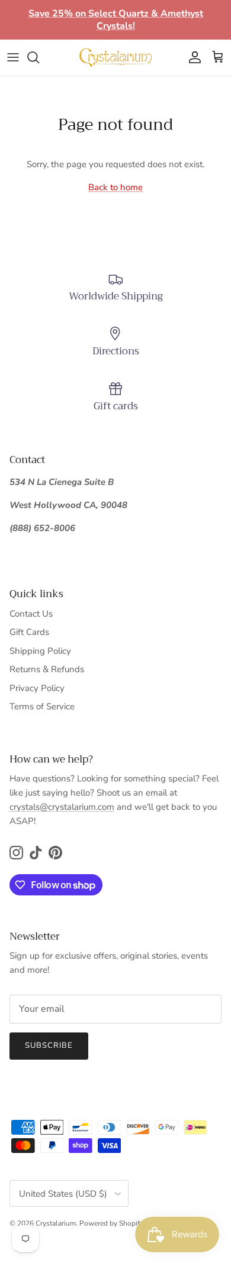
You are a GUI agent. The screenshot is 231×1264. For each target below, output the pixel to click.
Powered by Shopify (111, 1223)
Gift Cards (29, 632)
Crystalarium (56, 1223)
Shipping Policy (40, 651)
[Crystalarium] (115, 57)
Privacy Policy (37, 688)
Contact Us (31, 614)
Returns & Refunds (46, 669)
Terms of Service (42, 706)
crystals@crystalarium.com (61, 807)
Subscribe (49, 1045)
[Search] (39, 57)
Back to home (115, 187)
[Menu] (13, 57)
